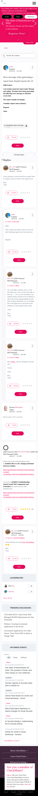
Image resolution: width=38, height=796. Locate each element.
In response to (12, 221)
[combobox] (19, 55)
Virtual (8, 662)
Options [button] (33, 48)
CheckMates (11, 741)
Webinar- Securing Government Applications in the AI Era (15, 625)
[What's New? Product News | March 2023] (3, 155)
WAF (6, 48)
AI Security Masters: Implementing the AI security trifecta (19, 722)
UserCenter (19, 794)
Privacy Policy (31, 11)
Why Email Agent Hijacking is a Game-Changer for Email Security (18, 709)
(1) (32, 509)
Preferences (31, 17)
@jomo (12, 362)
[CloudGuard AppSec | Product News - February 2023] (34, 155)
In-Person (8, 677)
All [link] (9, 657)
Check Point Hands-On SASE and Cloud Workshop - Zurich (19, 697)
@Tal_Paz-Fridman (27, 542)
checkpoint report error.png (14, 125)
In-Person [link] (23, 657)
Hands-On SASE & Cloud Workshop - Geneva (15, 733)
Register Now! (17, 33)
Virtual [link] (15, 657)
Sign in (9, 775)
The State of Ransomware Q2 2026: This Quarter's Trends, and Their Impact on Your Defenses (18, 670)
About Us (30, 792)
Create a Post (29, 42)
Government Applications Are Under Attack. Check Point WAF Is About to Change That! (18, 633)
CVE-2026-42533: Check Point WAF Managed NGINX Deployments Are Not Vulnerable (19, 617)
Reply (17, 145)
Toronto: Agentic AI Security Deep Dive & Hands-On (18, 684)
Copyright (13, 792)
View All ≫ (7, 598)
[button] (7, 17)
